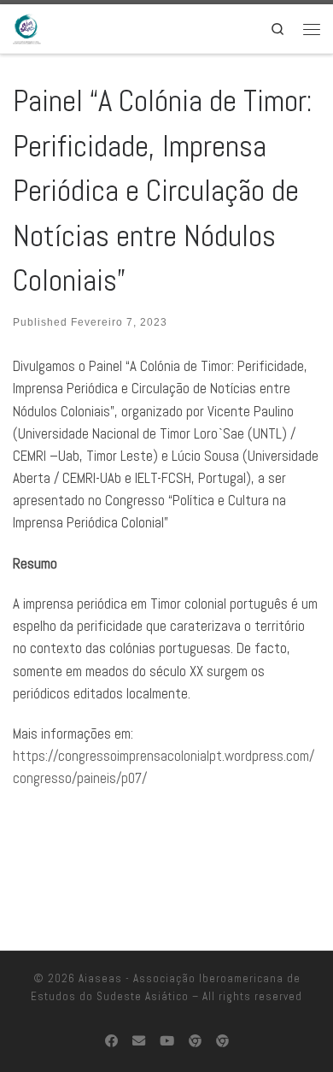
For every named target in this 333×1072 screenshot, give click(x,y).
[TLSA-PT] (222, 1041)
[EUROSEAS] (195, 1041)
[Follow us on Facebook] (111, 1041)
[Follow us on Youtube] (167, 1041)
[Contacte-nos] (138, 1041)
